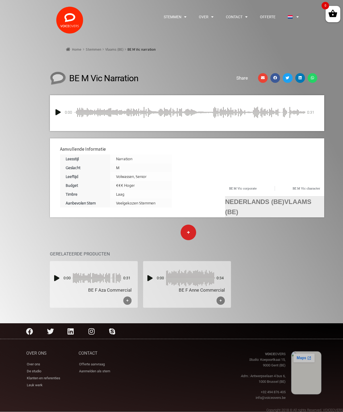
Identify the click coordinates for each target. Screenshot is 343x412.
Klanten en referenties (43, 378)
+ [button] (127, 300)
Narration (124, 158)
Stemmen (172, 17)
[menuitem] (293, 17)
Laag (120, 194)
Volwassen (125, 176)
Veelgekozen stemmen (135, 203)
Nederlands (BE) (254, 201)
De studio (34, 371)
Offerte (267, 17)
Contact (234, 17)
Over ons (33, 364)
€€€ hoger (125, 185)
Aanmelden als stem (94, 371)
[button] (263, 78)
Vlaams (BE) (114, 49)
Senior (141, 176)
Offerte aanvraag (92, 364)
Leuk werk (35, 385)
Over (203, 17)
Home (76, 49)
